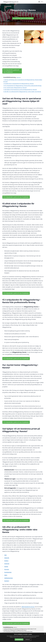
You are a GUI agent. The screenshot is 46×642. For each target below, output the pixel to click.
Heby (5, 575)
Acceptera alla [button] (19, 639)
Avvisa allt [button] (27, 639)
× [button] (44, 633)
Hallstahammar (8, 578)
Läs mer (34, 637)
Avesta (6, 566)
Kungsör (6, 569)
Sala (5, 555)
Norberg (6, 581)
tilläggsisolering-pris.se (28, 607)
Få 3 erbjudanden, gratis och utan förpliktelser (23, 18)
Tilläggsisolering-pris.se (10, 2)
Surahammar (8, 572)
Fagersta (6, 563)
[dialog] (23, 637)
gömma (18, 77)
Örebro (6, 560)
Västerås (6, 558)
